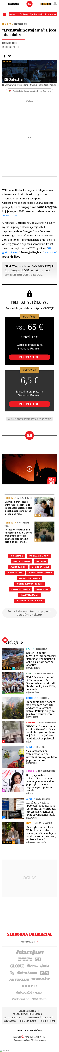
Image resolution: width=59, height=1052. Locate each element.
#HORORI (41, 561)
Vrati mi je (50, 252)
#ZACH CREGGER (21, 561)
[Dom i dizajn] (44, 972)
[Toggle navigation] (4, 4)
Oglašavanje (10, 1020)
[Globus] (17, 966)
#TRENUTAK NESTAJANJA (29, 600)
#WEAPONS (42, 589)
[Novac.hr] (40, 979)
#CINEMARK (17, 556)
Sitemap (51, 1020)
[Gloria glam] (12, 972)
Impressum (33, 1017)
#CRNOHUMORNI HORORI (29, 584)
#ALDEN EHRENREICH (29, 578)
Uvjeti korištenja (27, 1010)
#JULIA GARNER (18, 567)
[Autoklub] (19, 979)
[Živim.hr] (32, 966)
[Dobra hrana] (27, 972)
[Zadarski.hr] (20, 999)
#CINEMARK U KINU (39, 556)
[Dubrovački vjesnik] (29, 992)
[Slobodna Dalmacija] (29, 4)
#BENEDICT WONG (20, 589)
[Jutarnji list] (29, 952)
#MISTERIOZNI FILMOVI (40, 572)
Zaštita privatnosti (14, 1017)
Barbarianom (11, 215)
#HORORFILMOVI (40, 567)
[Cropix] (29, 986)
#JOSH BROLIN (14, 572)
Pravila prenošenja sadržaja (27, 1014)
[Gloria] (44, 966)
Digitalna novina (28, 1020)
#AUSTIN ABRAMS (30, 595)
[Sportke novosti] (38, 959)
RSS (42, 1020)
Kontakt (47, 1017)
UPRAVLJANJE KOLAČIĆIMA (29, 1030)
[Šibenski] (39, 999)
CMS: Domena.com (38, 1040)
